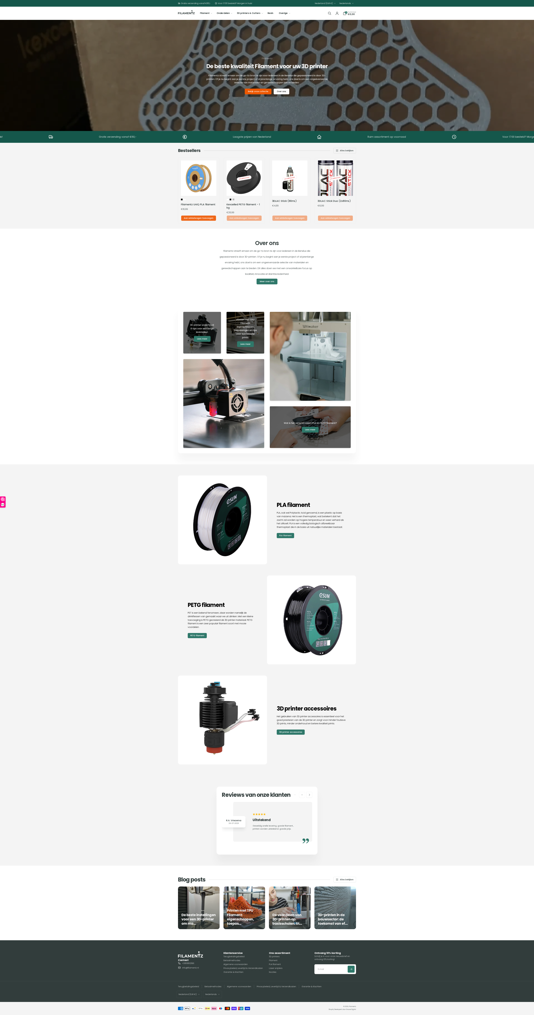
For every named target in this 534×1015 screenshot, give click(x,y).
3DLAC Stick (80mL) (284, 201)
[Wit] (185, 199)
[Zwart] (182, 199)
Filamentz (352, 1006)
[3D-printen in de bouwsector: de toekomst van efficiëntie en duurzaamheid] (335, 908)
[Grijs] (233, 199)
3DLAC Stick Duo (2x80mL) (334, 201)
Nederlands (345, 3)
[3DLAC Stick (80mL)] (290, 191)
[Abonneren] (351, 969)
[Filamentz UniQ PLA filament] (199, 191)
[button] (205, 13)
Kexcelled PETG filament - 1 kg (243, 206)
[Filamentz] (190, 956)
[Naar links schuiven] (302, 795)
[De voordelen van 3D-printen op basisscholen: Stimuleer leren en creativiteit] (290, 908)
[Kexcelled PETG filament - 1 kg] (244, 191)
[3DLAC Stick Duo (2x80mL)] (335, 191)
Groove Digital (351, 1009)
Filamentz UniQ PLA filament (198, 204)
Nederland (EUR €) (324, 3)
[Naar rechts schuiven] (309, 795)
